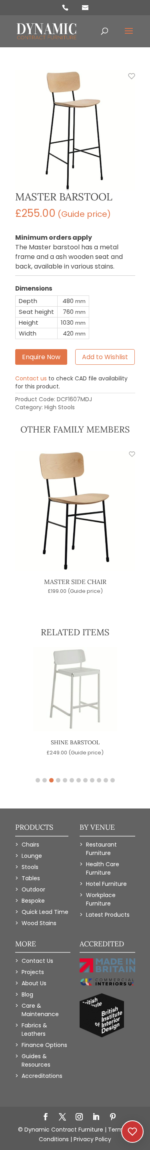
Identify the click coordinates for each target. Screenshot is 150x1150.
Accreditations (42, 1076)
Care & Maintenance (40, 1010)
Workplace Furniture (101, 899)
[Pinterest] (112, 1117)
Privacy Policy (92, 1139)
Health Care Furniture (102, 868)
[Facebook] (45, 1117)
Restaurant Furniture (101, 849)
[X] (62, 1117)
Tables (31, 878)
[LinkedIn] (96, 1117)
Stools (30, 867)
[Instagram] (79, 1117)
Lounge (32, 856)
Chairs (30, 845)
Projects (33, 972)
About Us (34, 983)
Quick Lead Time (45, 912)
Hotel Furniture (106, 884)
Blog (27, 994)
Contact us (31, 378)
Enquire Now (41, 357)
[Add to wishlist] (127, 81)
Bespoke (33, 901)
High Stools (59, 407)
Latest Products (108, 915)
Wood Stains (39, 923)
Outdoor (33, 889)
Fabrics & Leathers (34, 1029)
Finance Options (44, 1045)
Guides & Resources (36, 1060)
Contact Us (37, 961)
